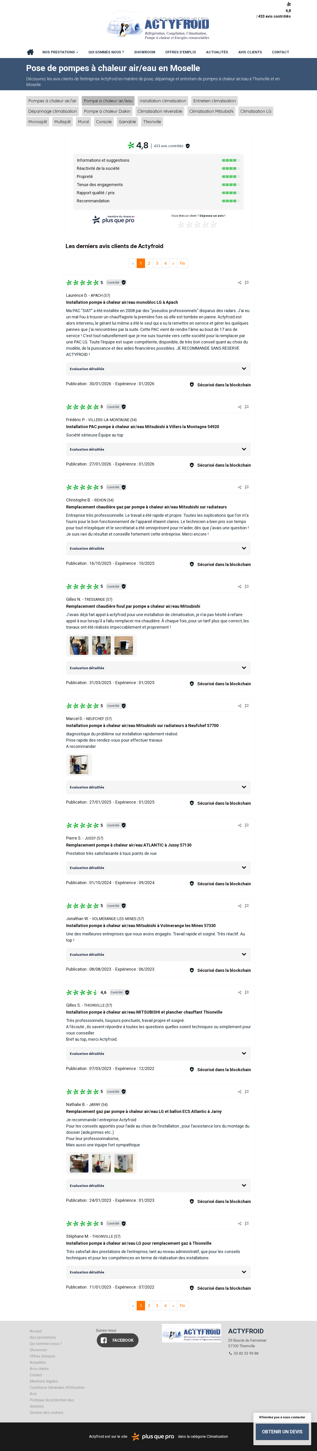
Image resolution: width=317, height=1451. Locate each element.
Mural (83, 121)
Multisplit (62, 121)
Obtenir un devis (282, 1432)
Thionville (152, 121)
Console (104, 121)
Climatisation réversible (160, 111)
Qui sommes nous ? (106, 52)
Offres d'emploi (180, 52)
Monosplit (37, 121)
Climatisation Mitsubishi (211, 111)
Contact (280, 52)
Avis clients (250, 52)
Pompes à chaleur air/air (52, 100)
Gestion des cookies (46, 1412)
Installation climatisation (163, 100)
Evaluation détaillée (87, 368)
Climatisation (217, 1436)
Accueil (30, 52)
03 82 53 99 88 (246, 1353)
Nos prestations (59, 52)
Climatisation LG (255, 111)
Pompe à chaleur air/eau (108, 100)
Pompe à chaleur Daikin (107, 111)
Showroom (144, 52)
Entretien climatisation (214, 100)
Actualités (217, 52)
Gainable (127, 121)
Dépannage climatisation (52, 111)
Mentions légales (44, 1381)
